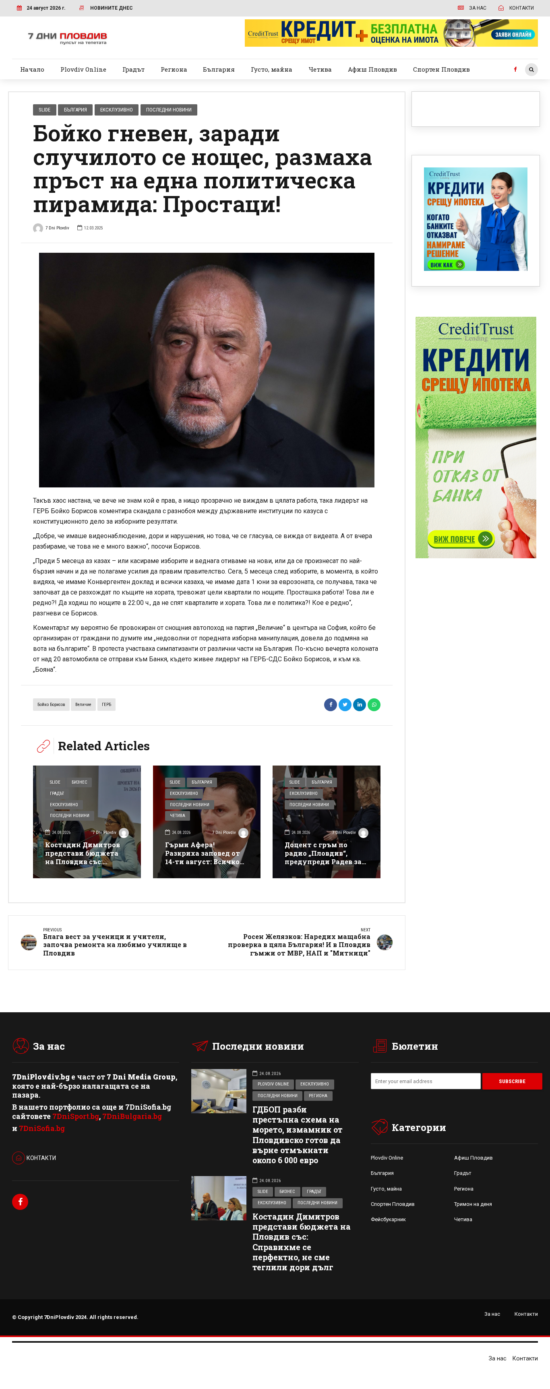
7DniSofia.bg (42, 1128)
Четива (320, 69)
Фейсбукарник (388, 1219)
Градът (133, 69)
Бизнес (79, 782)
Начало (32, 69)
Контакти (526, 1314)
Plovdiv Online (83, 69)
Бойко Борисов (51, 704)
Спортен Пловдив (441, 69)
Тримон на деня (473, 1204)
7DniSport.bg (75, 1116)
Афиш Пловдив (372, 69)
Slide (44, 110)
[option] (206, 370)
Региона (174, 69)
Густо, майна (271, 69)
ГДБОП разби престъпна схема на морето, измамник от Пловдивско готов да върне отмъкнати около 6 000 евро (297, 1134)
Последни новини (169, 110)
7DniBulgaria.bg (132, 1116)
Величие (83, 704)
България (219, 69)
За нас (492, 1314)
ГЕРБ (106, 704)
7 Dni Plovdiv (57, 228)
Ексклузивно (116, 110)
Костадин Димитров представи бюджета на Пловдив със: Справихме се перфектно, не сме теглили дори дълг (82, 865)
